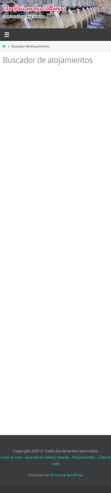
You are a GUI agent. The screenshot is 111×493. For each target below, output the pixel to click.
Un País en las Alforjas (34, 8)
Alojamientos (83, 457)
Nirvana (56, 475)
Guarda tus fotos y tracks (46, 457)
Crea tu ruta (11, 457)
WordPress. (74, 475)
